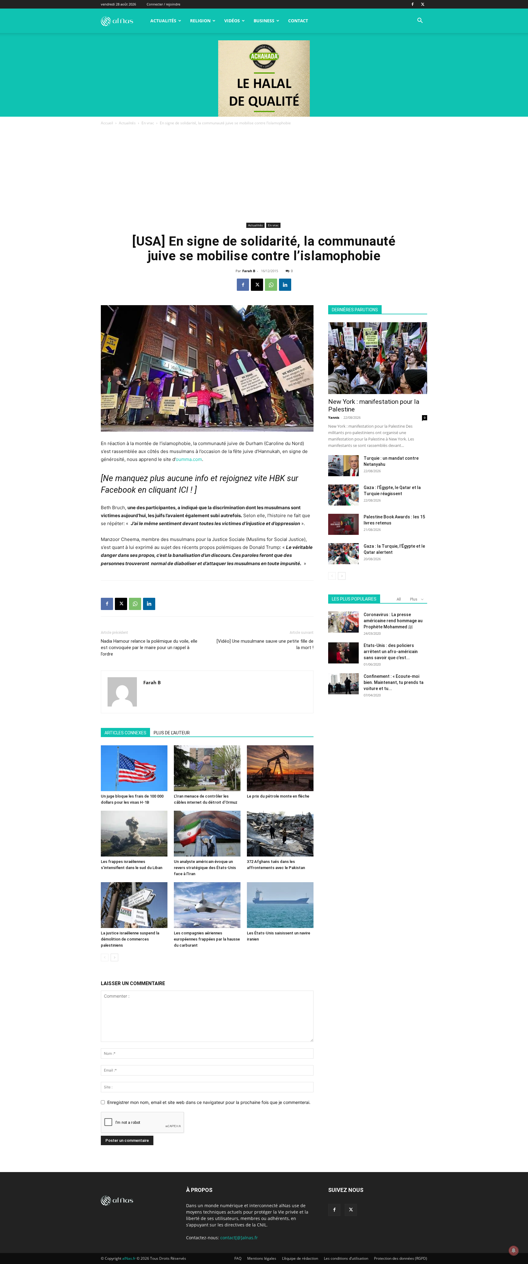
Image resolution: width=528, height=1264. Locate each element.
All (399, 599)
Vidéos (232, 21)
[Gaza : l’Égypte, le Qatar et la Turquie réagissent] (343, 495)
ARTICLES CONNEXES (125, 732)
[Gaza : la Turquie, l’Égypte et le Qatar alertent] (343, 553)
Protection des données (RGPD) (400, 1258)
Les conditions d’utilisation (346, 1258)
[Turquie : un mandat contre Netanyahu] (343, 465)
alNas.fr (129, 1258)
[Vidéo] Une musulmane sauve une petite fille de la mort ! (265, 644)
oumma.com (189, 459)
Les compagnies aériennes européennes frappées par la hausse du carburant (207, 939)
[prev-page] (104, 957)
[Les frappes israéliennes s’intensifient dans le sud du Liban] (134, 834)
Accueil (107, 123)
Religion (200, 21)
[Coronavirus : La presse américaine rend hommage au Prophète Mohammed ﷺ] (343, 622)
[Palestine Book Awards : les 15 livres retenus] (343, 524)
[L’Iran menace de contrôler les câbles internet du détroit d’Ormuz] (207, 768)
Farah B (248, 271)
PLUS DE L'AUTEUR (172, 732)
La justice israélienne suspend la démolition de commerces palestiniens (130, 939)
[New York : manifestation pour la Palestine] (377, 358)
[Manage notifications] (514, 1250)
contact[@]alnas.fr (239, 1237)
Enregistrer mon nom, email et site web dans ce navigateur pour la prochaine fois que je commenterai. (208, 1102)
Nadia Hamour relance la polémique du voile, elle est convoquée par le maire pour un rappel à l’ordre (149, 647)
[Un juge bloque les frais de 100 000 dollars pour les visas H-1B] (134, 768)
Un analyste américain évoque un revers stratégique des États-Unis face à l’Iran (205, 867)
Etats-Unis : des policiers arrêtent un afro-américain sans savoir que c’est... (391, 651)
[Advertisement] (264, 175)
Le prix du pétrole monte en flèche (278, 796)
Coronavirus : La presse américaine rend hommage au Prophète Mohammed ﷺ (393, 620)
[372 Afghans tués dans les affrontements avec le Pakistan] (280, 834)
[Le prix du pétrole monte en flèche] (280, 768)
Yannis (333, 417)
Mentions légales (261, 1258)
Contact (298, 21)
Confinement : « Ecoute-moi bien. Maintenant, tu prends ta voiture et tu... (394, 682)
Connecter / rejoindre (163, 4)
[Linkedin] (285, 285)
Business (264, 21)
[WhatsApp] (271, 285)
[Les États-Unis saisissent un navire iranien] (280, 905)
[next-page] (114, 957)
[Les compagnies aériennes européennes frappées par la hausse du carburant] (207, 905)
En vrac (147, 123)
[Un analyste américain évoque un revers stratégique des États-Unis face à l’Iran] (207, 834)
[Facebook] (412, 4)
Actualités (163, 21)
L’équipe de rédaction (300, 1258)
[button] (420, 21)
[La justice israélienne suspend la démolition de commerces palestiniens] (134, 905)
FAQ (237, 1258)
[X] (422, 4)
